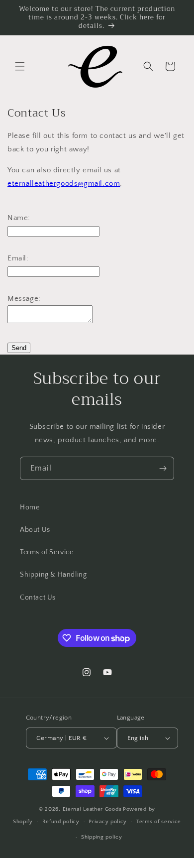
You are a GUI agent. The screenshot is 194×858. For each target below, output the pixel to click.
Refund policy (61, 822)
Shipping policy (101, 837)
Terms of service (158, 822)
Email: (18, 258)
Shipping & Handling (53, 575)
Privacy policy (108, 822)
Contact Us (38, 598)
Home (29, 507)
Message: (24, 298)
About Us (35, 530)
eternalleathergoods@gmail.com (63, 183)
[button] (20, 66)
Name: (18, 218)
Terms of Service (47, 552)
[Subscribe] (163, 468)
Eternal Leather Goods (92, 809)
